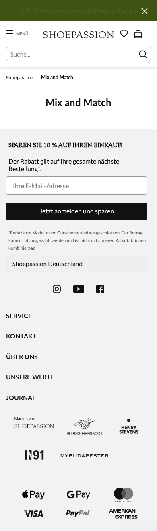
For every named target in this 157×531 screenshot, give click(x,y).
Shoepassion (19, 77)
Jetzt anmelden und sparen (76, 211)
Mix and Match (57, 77)
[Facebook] (100, 289)
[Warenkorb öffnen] (138, 33)
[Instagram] (57, 289)
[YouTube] (79, 289)
